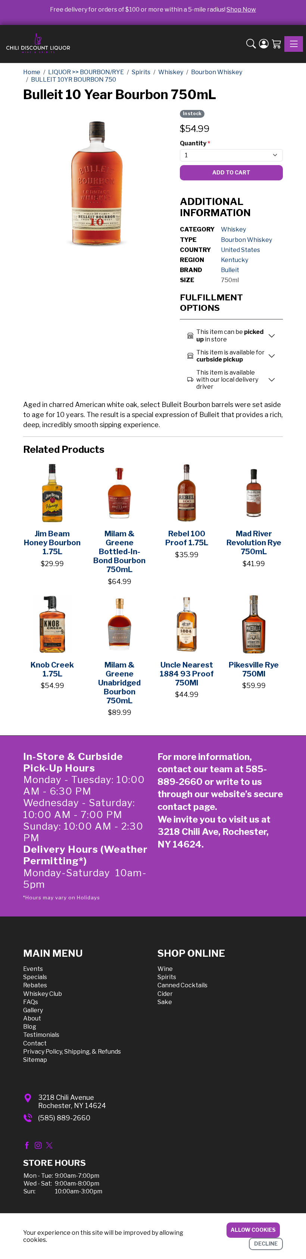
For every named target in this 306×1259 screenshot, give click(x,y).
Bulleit (230, 270)
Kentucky (234, 260)
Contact (35, 1043)
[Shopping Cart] (276, 44)
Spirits (166, 977)
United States (240, 249)
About (32, 1018)
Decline (266, 1243)
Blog (29, 1026)
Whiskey (233, 229)
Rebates (35, 985)
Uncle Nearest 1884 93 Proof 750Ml (187, 673)
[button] (251, 44)
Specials (35, 977)
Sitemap (35, 1059)
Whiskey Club (42, 993)
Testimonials (41, 1034)
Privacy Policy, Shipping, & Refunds (72, 1051)
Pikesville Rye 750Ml (254, 669)
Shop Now (241, 9)
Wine (165, 968)
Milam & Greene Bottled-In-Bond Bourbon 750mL (119, 551)
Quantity (195, 143)
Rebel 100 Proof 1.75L (186, 538)
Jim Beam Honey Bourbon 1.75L (52, 542)
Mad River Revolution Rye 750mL (254, 542)
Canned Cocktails (182, 985)
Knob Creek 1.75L (52, 669)
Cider (165, 993)
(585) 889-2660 (64, 1118)
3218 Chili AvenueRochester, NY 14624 (72, 1102)
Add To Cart (231, 172)
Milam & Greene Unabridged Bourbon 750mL (119, 682)
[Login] (264, 44)
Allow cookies (253, 1230)
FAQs (30, 1002)
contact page (186, 806)
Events (33, 968)
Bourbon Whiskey (246, 239)
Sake (164, 1002)
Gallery (33, 1010)
